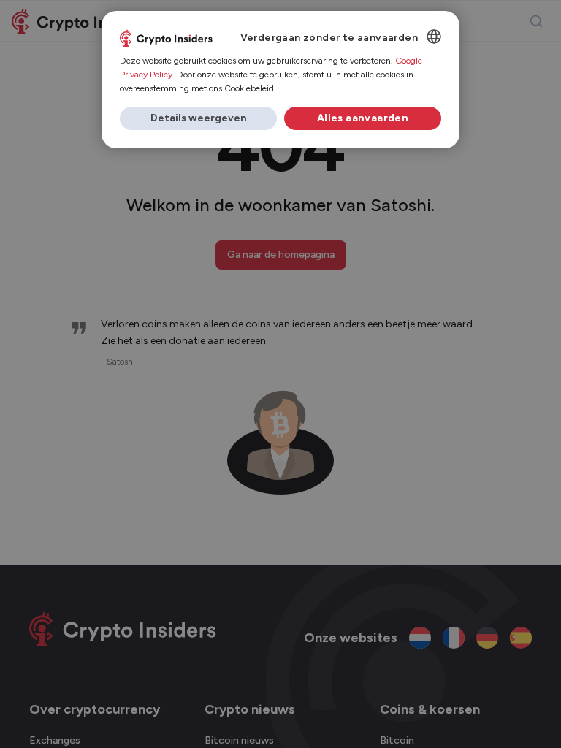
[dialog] (280, 79)
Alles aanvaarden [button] (362, 118)
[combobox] (434, 36)
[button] (198, 118)
